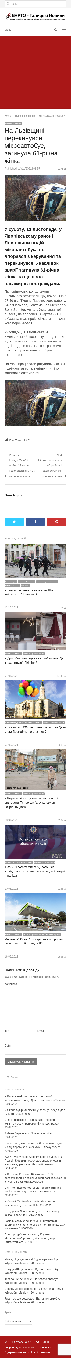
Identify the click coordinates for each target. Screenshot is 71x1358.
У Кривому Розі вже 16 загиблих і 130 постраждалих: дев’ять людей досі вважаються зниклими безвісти (35, 1177)
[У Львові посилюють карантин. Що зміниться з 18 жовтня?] (35, 546)
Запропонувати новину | (20, 1347)
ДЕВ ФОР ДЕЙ (39, 1341)
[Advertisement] (35, 71)
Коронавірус (10, 582)
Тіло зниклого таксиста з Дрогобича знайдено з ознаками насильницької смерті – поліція (35, 871)
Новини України (53, 935)
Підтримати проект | (17, 1352)
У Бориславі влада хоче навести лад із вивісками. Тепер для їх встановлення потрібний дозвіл (32, 803)
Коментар (11, 983)
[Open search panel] (55, 29)
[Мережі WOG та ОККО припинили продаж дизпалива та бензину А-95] (35, 895)
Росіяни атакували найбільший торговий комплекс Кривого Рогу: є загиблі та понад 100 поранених (35, 1224)
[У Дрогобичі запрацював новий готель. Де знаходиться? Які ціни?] (35, 614)
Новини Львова (12, 586)
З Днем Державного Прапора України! (29, 1133)
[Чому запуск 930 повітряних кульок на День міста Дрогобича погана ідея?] (35, 682)
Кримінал (9, 862)
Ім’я (7, 1030)
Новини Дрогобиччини (47, 582)
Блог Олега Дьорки (14, 723)
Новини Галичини (13, 123)
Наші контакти (40, 1352)
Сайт (8, 1045)
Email (40, 1030)
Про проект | (44, 1347)
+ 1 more (25, 586)
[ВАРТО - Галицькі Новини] (35, 16)
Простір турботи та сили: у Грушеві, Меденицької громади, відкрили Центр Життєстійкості (30, 1238)
